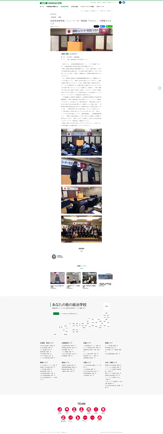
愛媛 (74, 329)
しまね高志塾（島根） (88, 369)
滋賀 (88, 323)
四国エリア (109, 343)
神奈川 (100, 327)
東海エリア (65, 362)
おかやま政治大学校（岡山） (90, 371)
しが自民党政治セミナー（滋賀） (91, 345)
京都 (83, 323)
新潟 (99, 319)
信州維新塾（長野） (66, 356)
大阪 (83, 325)
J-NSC (92, 420)
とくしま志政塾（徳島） (111, 345)
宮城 (108, 317)
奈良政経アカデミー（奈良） (90, 356)
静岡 (96, 326)
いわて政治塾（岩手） (45, 349)
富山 (93, 319)
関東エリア (44, 362)
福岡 (66, 326)
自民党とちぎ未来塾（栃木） (47, 367)
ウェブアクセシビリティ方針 (53, 432)
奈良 (86, 325)
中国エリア (87, 362)
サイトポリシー (44, 432)
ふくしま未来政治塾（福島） (47, 358)
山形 (105, 317)
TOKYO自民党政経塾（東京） (47, 375)
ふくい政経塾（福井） (67, 351)
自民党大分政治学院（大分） (112, 375)
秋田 (105, 315)
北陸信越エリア (67, 343)
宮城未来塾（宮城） (45, 351)
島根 (74, 323)
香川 (77, 329)
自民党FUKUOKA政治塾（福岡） (112, 365)
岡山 (77, 325)
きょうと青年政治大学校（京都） (91, 347)
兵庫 (79, 324)
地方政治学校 (53, 17)
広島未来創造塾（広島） (89, 373)
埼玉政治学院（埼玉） (45, 371)
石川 (89, 318)
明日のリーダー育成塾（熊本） (112, 373)
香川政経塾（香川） (110, 347)
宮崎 (67, 331)
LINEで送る (110, 26)
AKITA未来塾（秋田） (45, 353)
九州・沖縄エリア (111, 362)
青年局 (81, 412)
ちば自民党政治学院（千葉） (47, 373)
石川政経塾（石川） (66, 349)
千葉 (108, 326)
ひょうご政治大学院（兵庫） (90, 353)
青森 (106, 313)
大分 (67, 328)
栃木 (105, 321)
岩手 (108, 315)
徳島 (77, 332)
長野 (96, 322)
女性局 (74, 412)
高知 (74, 332)
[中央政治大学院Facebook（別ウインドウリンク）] (123, 2)
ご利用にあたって (64, 432)
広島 (74, 325)
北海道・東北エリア (47, 343)
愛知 (93, 325)
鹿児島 (65, 334)
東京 (105, 325)
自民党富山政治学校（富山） (69, 347)
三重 (89, 326)
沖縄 (55, 334)
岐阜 (93, 322)
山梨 (100, 325)
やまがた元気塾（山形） (46, 356)
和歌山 (84, 327)
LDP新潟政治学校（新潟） (68, 345)
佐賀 (61, 327)
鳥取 (77, 323)
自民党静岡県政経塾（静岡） (69, 367)
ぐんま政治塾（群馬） (45, 369)
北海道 (106, 306)
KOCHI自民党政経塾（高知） (112, 353)
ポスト (97, 26)
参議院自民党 (100, 418)
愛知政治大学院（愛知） (67, 369)
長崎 (59, 327)
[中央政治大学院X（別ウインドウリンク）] (120, 2)
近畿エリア (87, 343)
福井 (88, 321)
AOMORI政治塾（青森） (46, 347)
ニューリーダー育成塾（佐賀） (112, 367)
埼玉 (102, 323)
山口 (70, 323)
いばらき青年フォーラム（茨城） (48, 365)
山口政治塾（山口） (88, 375)
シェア (103, 26)
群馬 (100, 321)
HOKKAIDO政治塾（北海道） (47, 345)
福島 (106, 319)
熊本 (63, 330)
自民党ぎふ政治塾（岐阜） (68, 365)
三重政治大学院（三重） (67, 371)
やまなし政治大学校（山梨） (69, 353)
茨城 (108, 322)
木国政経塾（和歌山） (88, 358)
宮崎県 (60, 17)
